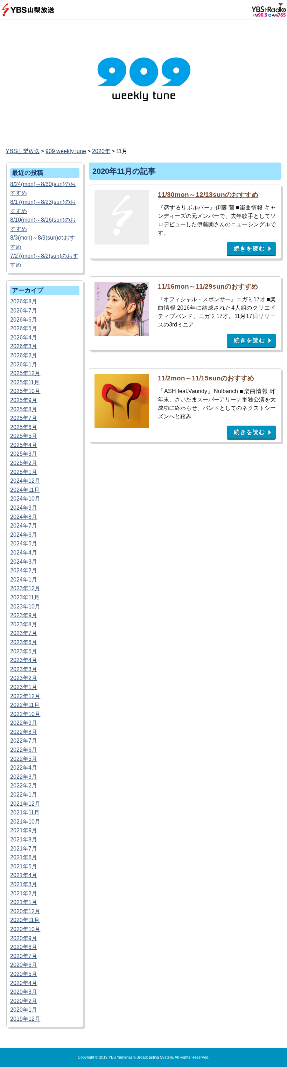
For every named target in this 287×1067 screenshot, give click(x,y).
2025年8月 (23, 409)
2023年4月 (23, 660)
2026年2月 (23, 355)
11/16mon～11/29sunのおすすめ (208, 286)
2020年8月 (23, 947)
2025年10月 (25, 391)
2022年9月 (23, 723)
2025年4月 (23, 445)
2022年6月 (23, 750)
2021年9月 (23, 830)
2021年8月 (23, 839)
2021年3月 (23, 884)
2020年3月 (23, 992)
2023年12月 (25, 588)
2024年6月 (23, 535)
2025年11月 (25, 382)
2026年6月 (23, 320)
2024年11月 (25, 490)
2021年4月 (23, 875)
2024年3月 (23, 562)
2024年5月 (23, 543)
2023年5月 (23, 651)
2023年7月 (23, 633)
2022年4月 (23, 768)
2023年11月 (25, 597)
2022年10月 (25, 714)
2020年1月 (23, 1010)
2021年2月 (23, 893)
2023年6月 (23, 642)
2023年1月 (23, 687)
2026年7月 (23, 311)
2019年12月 (25, 1019)
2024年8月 (23, 517)
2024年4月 (23, 553)
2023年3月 (23, 669)
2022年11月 (25, 705)
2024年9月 (23, 508)
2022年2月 (23, 786)
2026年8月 (23, 301)
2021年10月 (25, 822)
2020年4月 (23, 983)
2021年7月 (23, 849)
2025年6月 (23, 427)
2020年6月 (23, 965)
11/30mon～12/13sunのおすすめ (208, 194)
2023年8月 (23, 624)
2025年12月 (25, 373)
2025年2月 (23, 463)
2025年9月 (23, 400)
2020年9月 (23, 938)
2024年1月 (23, 580)
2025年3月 (23, 454)
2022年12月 (25, 696)
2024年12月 (25, 481)
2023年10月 (25, 607)
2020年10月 (25, 929)
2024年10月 (25, 499)
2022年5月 (23, 759)
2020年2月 (23, 1001)
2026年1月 (23, 364)
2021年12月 (25, 804)
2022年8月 (23, 732)
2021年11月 (25, 812)
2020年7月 (23, 956)
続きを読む (249, 249)
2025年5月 (23, 436)
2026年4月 (23, 337)
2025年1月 (23, 472)
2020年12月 (25, 911)
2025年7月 (23, 418)
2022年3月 (23, 777)
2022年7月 (23, 741)
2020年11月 (25, 920)
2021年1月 (23, 902)
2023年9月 (23, 615)
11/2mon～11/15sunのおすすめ (206, 378)
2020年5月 (23, 974)
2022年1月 (23, 795)
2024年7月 (23, 526)
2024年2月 (23, 570)
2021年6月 (23, 857)
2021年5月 (23, 866)
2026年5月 (23, 328)
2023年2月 (23, 678)
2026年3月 (23, 346)
